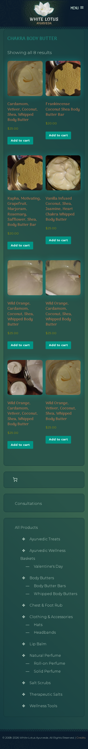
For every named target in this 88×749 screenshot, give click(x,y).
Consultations (28, 503)
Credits (81, 737)
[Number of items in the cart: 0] (15, 479)
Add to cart (20, 140)
